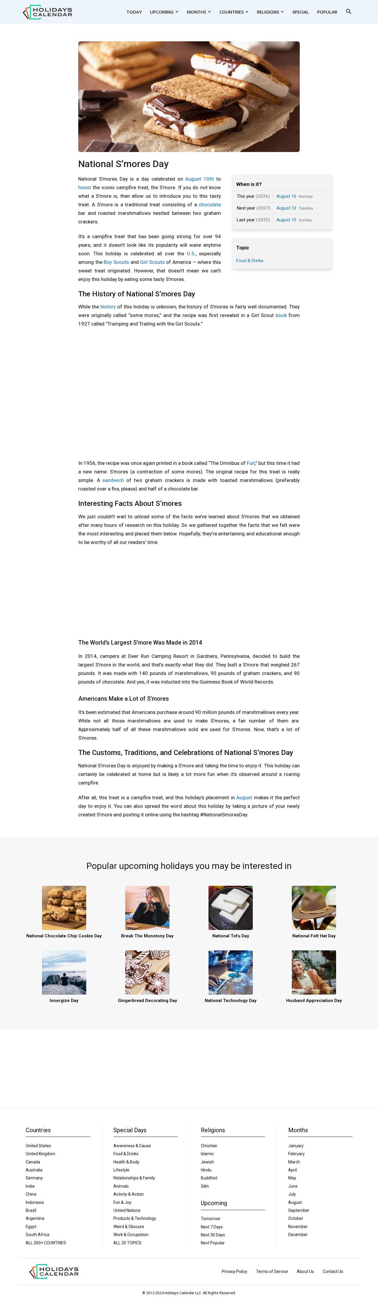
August (244, 797)
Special (300, 12)
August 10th (199, 179)
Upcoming (162, 12)
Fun (251, 463)
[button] (348, 12)
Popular (327, 12)
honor (84, 187)
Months (196, 12)
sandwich (113, 480)
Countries (231, 12)
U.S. (191, 253)
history (108, 307)
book (281, 315)
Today (134, 12)
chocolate (210, 204)
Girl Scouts (152, 262)
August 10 (286, 196)
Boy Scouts (116, 262)
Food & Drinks (249, 260)
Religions (268, 12)
